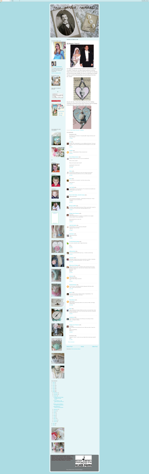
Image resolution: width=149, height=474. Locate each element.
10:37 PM (71, 288)
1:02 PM (70, 332)
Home (82, 346)
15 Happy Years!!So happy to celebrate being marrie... (58, 398)
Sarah (70, 178)
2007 (54, 423)
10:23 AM (71, 305)
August (55, 410)
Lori (70, 141)
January (55, 421)
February (55, 420)
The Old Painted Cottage (74, 241)
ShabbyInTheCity (72, 284)
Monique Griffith (72, 205)
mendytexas (71, 317)
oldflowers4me (72, 251)
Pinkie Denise (72, 299)
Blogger (81, 469)
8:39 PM (70, 313)
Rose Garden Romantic (57, 66)
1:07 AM (70, 230)
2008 (54, 391)
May (55, 415)
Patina (70, 171)
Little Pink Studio (72, 225)
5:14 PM (70, 281)
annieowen (71, 257)
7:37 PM (70, 138)
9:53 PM (70, 254)
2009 (54, 390)
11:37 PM (71, 167)
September (56, 409)
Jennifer (71, 150)
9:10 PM (70, 202)
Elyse (70, 308)
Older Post (94, 346)
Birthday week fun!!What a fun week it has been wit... (58, 404)
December (56, 392)
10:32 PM (71, 261)
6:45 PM (70, 247)
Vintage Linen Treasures (74, 213)
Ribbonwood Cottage (73, 265)
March (55, 418)
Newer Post (69, 346)
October (55, 395)
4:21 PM (70, 321)
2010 (54, 388)
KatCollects (71, 233)
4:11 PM (70, 339)
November (56, 394)
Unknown (71, 276)
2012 (54, 385)
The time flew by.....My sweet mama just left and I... (58, 401)
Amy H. (70, 292)
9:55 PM (70, 153)
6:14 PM (70, 191)
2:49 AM (70, 209)
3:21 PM (70, 183)
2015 (54, 382)
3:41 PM (70, 272)
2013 (54, 383)
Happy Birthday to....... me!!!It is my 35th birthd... (58, 407)
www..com (55, 213)
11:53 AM (71, 296)
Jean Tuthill (71, 187)
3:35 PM (70, 221)
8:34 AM (70, 175)
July (54, 412)
